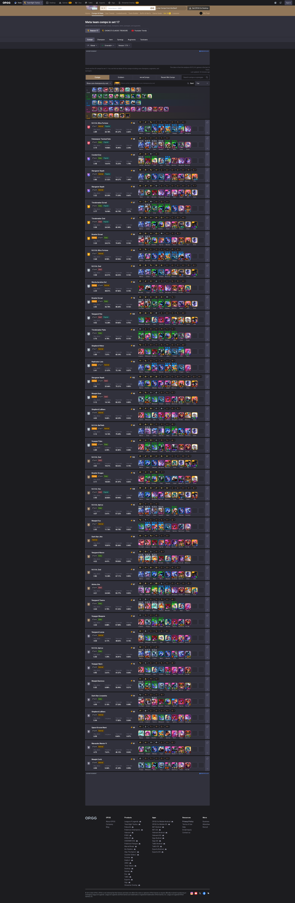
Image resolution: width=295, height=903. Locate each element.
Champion (101, 40)
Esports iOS (156, 852)
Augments (132, 40)
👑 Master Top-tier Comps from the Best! (182, 8)
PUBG (126, 835)
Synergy (120, 40)
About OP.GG (110, 821)
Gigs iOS (155, 841)
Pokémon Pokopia (131, 844)
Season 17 (94, 31)
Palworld (127, 827)
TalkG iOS (155, 846)
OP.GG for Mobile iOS (159, 824)
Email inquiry (187, 830)
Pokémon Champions (132, 830)
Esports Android (158, 849)
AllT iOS (155, 830)
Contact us (186, 832)
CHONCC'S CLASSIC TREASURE (116, 31)
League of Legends (131, 821)
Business (206, 821)
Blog (107, 827)
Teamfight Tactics (33, 3)
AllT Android (156, 827)
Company (109, 824)
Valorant (127, 832)
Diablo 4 (127, 860)
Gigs (126, 882)
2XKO (126, 863)
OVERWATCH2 (129, 841)
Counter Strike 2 (130, 855)
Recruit (205, 827)
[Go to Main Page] (6, 3)
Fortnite (127, 857)
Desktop (127, 868)
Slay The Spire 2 (130, 852)
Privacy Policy (187, 821)
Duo (125, 874)
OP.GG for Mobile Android (161, 821)
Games (127, 871)
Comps (90, 40)
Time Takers (129, 866)
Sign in (288, 3)
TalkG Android (157, 844)
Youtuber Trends (140, 31)
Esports (127, 880)
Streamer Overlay (130, 885)
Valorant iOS (156, 835)
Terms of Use (187, 824)
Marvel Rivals (129, 846)
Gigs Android (156, 838)
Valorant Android (158, 832)
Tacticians (144, 40)
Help (184, 827)
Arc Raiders (128, 849)
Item (111, 40)
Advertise (206, 824)
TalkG (126, 877)
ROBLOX (127, 838)
